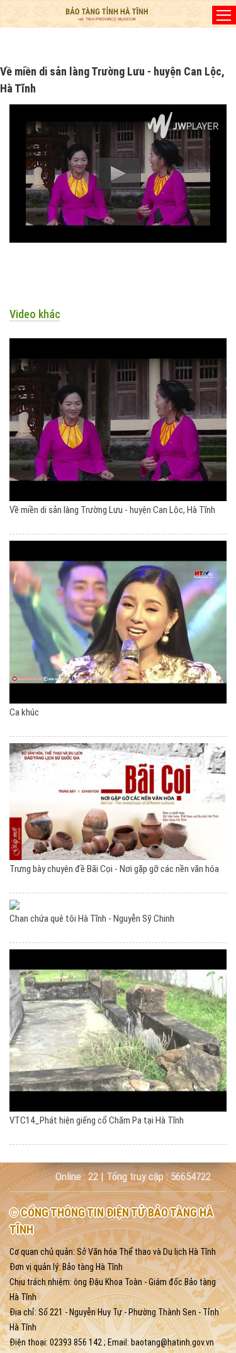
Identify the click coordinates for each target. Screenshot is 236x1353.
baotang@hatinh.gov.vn (172, 1342)
